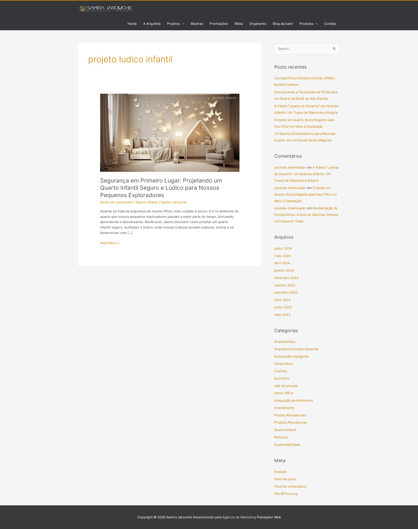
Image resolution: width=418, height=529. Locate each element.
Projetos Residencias (290, 422)
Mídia (238, 24)
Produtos (306, 24)
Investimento (284, 408)
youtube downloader (290, 167)
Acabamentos (284, 342)
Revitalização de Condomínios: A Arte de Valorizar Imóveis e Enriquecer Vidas (306, 214)
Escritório (281, 378)
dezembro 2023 (286, 278)
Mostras (197, 24)
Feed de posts (285, 479)
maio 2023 (282, 315)
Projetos (173, 24)
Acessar (280, 472)
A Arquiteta (151, 24)
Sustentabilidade (287, 445)
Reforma (280, 437)
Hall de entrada (286, 386)
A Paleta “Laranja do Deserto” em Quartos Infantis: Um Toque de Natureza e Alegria (306, 174)
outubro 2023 (284, 285)
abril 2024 (282, 263)
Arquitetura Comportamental (296, 349)
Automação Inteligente (291, 356)
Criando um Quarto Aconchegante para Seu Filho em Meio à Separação (305, 194)
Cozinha (280, 371)
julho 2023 (282, 300)
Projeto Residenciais (290, 415)
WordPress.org (285, 494)
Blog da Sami (283, 24)
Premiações (219, 24)
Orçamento (257, 24)
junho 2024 (283, 248)
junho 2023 (283, 307)
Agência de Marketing (239, 517)
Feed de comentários (290, 486)
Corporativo (283, 364)
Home (132, 24)
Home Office (283, 393)
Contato (330, 24)
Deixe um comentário (116, 202)
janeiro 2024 (284, 270)
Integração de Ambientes (293, 400)
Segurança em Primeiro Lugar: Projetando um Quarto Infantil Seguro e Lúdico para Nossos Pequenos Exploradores (161, 188)
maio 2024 (282, 256)
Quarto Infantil (147, 202)
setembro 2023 (286, 292)
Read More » (110, 242)
